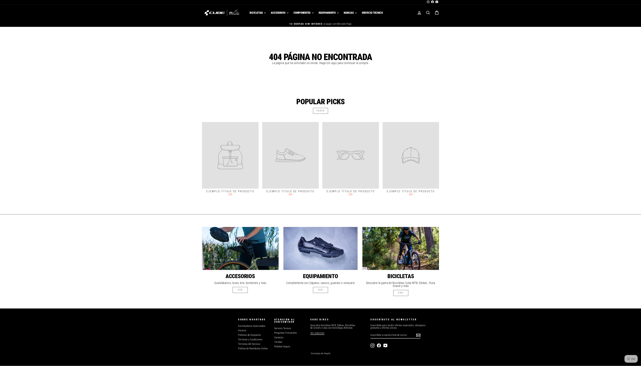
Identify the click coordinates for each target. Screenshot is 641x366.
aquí (334, 63)
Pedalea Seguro (282, 346)
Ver (320, 290)
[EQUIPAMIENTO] (320, 248)
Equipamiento (327, 12)
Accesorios (278, 12)
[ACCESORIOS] (240, 248)
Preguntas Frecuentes (285, 332)
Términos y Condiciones (250, 339)
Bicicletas (256, 12)
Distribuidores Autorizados (251, 325)
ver (240, 290)
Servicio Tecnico (372, 12)
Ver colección (317, 332)
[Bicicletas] (400, 248)
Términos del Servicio (249, 343)
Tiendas (278, 341)
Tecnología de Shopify (320, 353)
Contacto (278, 337)
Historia (242, 330)
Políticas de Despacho (249, 334)
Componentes (302, 12)
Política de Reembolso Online (253, 348)
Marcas (349, 12)
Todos (320, 111)
